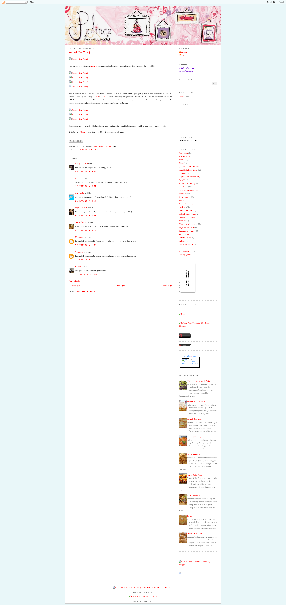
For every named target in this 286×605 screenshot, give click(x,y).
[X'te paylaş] (75, 141)
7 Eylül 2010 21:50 (85, 245)
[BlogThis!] (72, 141)
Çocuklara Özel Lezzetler (189, 166)
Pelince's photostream (194, 363)
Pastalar (182, 220)
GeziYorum (183, 186)
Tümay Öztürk (81, 222)
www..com (190, 356)
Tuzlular (182, 247)
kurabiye (182, 207)
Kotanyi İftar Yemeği (80, 52)
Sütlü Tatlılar (184, 234)
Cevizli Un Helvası (194, 533)
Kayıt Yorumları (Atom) (85, 291)
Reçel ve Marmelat (186, 227)
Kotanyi (93, 66)
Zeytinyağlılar (184, 254)
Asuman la (79, 193)
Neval (96, 96)
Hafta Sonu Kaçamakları (188, 190)
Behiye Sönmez (81, 163)
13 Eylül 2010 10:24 (86, 274)
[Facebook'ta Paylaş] (78, 141)
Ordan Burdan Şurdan (187, 213)
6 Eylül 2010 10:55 (85, 215)
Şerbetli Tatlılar (185, 237)
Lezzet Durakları (185, 210)
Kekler (181, 200)
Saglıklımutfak (81, 207)
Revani (189, 516)
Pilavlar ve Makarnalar (188, 224)
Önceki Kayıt (167, 285)
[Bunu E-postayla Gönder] (69, 141)
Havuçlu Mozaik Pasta (195, 401)
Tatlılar (182, 241)
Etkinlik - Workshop (88, 149)
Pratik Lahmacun (193, 495)
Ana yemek (183, 153)
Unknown (79, 237)
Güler (104, 96)
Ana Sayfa (121, 285)
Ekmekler (182, 180)
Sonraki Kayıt (74, 285)
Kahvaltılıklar (184, 197)
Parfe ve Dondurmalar (187, 217)
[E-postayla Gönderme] (114, 146)
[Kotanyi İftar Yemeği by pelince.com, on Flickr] (79, 59)
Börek (181, 163)
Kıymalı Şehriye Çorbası (196, 436)
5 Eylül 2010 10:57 (85, 186)
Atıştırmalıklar (185, 156)
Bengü (78, 178)
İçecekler (182, 193)
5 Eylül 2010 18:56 (85, 200)
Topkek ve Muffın (186, 244)
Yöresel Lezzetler (186, 251)
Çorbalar (182, 173)
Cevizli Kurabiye (193, 454)
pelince (182, 55)
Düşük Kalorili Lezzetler (189, 176)
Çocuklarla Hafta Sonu (188, 169)
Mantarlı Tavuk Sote (194, 419)
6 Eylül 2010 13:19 (85, 230)
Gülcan (78, 266)
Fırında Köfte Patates (194, 474)
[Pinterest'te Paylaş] (81, 141)
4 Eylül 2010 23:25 (85, 171)
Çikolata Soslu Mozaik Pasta (198, 381)
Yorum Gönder (74, 281)
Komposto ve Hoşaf (187, 203)
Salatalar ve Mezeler (187, 230)
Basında (182, 159)
